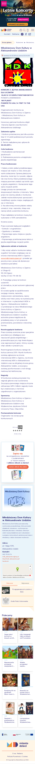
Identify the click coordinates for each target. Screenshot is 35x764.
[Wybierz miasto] (28, 30)
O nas (14, 753)
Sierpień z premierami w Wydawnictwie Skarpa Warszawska (9, 722)
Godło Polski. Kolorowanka (19, 601)
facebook (5, 561)
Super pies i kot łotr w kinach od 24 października (9, 637)
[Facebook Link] (26, 34)
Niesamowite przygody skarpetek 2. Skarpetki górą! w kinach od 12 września (9, 667)
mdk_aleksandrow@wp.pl (10, 557)
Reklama (15, 34)
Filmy (6, 632)
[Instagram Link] (22, 34)
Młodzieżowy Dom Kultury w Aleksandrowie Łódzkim (16, 519)
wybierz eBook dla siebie (18, 467)
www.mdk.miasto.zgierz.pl (11, 258)
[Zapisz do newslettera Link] (29, 34)
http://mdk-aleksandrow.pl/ (10, 559)
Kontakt (7, 34)
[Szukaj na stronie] (24, 30)
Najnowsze (25, 583)
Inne (21, 688)
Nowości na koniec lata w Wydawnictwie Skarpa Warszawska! (25, 694)
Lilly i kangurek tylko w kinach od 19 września (25, 636)
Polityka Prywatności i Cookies (17, 756)
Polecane (10, 583)
